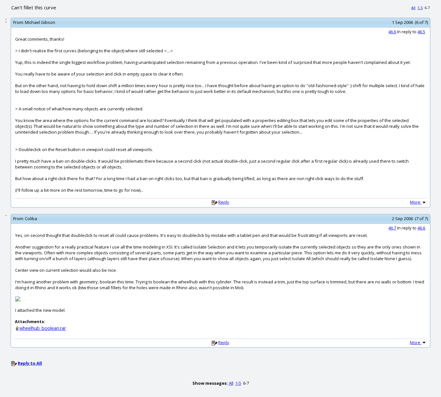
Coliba (31, 218)
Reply (223, 202)
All (413, 7)
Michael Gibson (40, 22)
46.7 (392, 228)
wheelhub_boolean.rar (42, 328)
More (415, 202)
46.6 (392, 32)
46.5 (421, 32)
